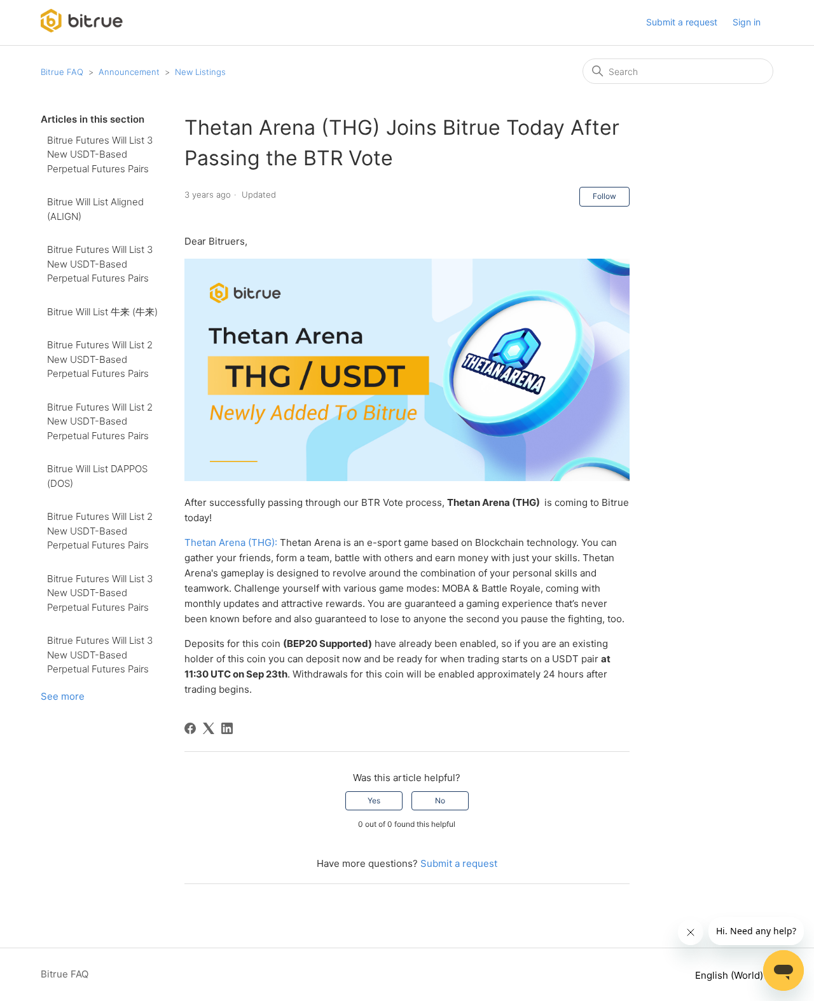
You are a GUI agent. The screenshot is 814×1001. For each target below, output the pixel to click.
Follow (604, 196)
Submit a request (681, 22)
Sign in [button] (747, 22)
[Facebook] (190, 728)
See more (63, 696)
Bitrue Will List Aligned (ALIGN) (95, 209)
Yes (374, 800)
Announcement (129, 72)
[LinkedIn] (227, 728)
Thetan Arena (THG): (230, 542)
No (440, 800)
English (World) (730, 975)
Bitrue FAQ (62, 72)
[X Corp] (208, 728)
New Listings (200, 72)
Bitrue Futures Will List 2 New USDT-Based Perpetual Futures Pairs (100, 359)
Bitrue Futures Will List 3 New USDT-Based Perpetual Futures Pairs (100, 154)
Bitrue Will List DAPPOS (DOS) (97, 476)
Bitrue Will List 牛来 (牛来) (102, 312)
